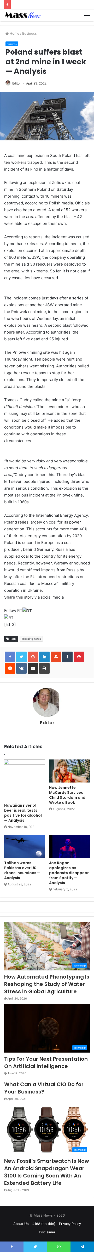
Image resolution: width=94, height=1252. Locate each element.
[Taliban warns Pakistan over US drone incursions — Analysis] (24, 846)
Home (14, 33)
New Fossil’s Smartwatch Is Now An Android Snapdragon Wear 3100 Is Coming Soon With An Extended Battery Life (46, 1172)
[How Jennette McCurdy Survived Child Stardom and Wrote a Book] (69, 771)
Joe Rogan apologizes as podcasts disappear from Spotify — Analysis (69, 872)
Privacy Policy (70, 1224)
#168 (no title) (43, 1224)
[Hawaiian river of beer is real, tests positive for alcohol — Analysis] (24, 779)
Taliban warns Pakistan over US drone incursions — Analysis (22, 870)
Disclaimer (47, 1232)
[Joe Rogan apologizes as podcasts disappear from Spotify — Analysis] (69, 846)
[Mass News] (22, 15)
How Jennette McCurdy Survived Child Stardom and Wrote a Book (67, 795)
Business (29, 33)
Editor (16, 83)
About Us (21, 1224)
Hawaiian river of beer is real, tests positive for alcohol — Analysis (23, 813)
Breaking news (31, 639)
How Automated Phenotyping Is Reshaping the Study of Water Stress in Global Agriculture (46, 984)
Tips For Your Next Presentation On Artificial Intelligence (46, 1062)
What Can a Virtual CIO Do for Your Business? (44, 1088)
